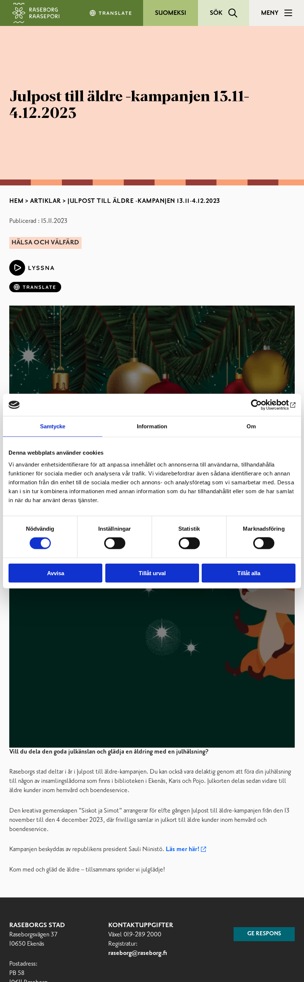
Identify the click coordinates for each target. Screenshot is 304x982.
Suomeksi (170, 13)
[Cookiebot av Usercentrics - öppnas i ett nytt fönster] (263, 405)
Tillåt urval (152, 573)
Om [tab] (251, 426)
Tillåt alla (248, 573)
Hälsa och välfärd (45, 243)
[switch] (114, 543)
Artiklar (45, 201)
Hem (16, 201)
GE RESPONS (264, 933)
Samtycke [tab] (53, 426)
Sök (216, 13)
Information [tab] (152, 426)
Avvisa (55, 573)
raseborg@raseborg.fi (137, 953)
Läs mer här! (182, 849)
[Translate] (111, 13)
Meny (269, 13)
